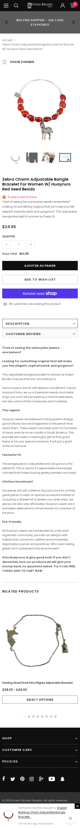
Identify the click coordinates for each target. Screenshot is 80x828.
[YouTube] (51, 778)
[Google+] (41, 778)
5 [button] (42, 716)
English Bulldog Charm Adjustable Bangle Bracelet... (42, 812)
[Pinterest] (22, 778)
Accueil (7, 40)
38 (10, 304)
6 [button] (47, 716)
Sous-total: (10, 254)
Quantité (8, 236)
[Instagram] (32, 778)
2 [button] (29, 716)
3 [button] (33, 716)
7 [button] (51, 716)
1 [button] (24, 716)
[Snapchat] (62, 778)
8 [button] (55, 716)
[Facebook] (3, 778)
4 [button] (38, 716)
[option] (40, 22)
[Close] (77, 806)
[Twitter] (12, 778)
